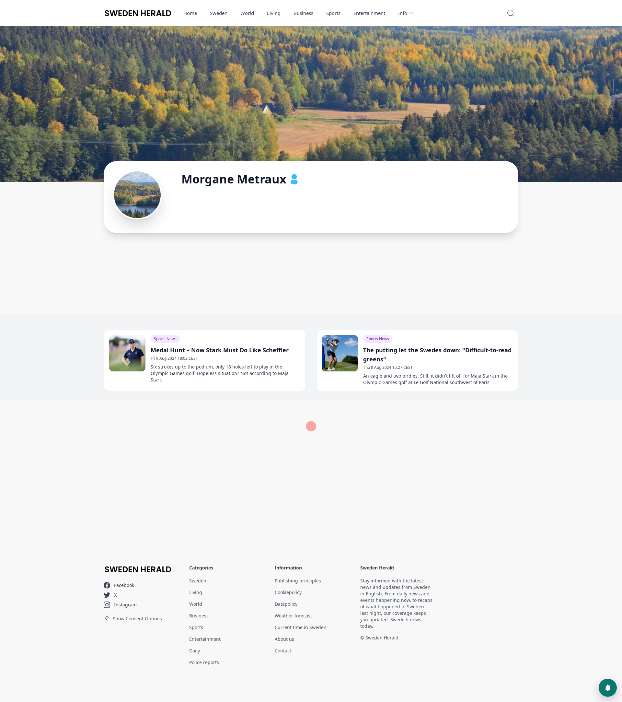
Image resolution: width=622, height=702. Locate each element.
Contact (283, 651)
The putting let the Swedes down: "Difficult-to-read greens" (437, 354)
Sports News (165, 339)
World (247, 13)
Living (274, 13)
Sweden (218, 13)
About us (284, 639)
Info (402, 13)
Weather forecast (293, 616)
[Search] (510, 13)
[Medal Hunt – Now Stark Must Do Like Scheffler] (127, 353)
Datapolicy (286, 604)
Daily (194, 651)
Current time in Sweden (301, 627)
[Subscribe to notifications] (608, 688)
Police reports (204, 662)
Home (190, 13)
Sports (333, 13)
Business (303, 13)
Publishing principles (298, 581)
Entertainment (369, 13)
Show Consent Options (137, 618)
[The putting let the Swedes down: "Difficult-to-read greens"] (340, 353)
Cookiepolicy (288, 592)
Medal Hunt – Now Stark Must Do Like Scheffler (220, 350)
